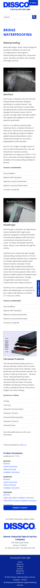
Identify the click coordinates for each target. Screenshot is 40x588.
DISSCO (16, 5)
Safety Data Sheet (9, 469)
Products (20, 566)
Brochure (6, 464)
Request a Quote (20, 508)
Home (20, 562)
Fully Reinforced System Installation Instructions (20, 501)
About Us (20, 564)
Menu (34, 3)
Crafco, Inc (23, 445)
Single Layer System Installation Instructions (18, 498)
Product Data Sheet (10, 466)
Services (20, 569)
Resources (20, 571)
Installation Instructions (11, 472)
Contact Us (20, 573)
